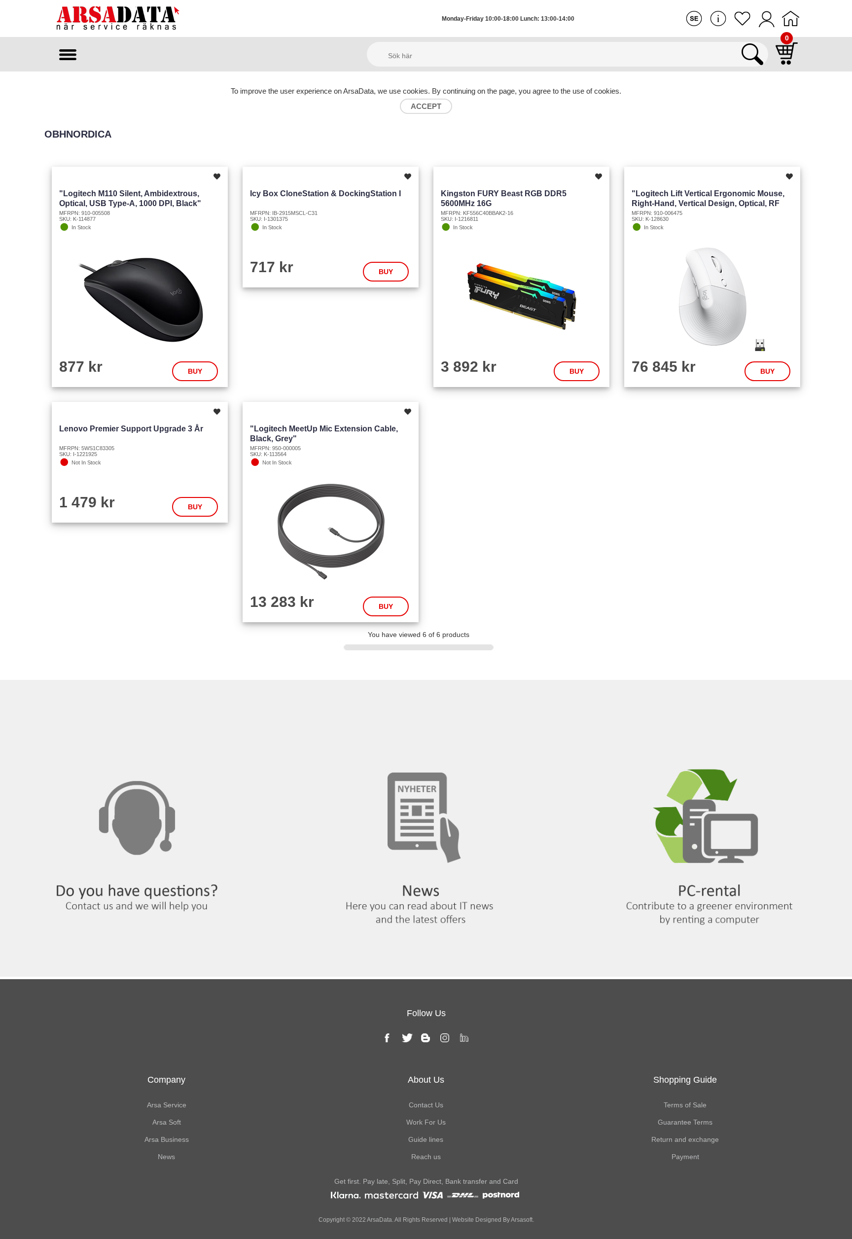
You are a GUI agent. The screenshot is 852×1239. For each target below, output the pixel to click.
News (426, 700)
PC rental (710, 700)
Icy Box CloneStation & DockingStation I (325, 193)
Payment (685, 1157)
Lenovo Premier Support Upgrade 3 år (131, 429)
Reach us (426, 1157)
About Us (426, 1080)
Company (166, 1080)
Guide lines (425, 1139)
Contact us (142, 700)
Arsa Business (166, 1139)
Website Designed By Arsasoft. (492, 1219)
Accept (426, 106)
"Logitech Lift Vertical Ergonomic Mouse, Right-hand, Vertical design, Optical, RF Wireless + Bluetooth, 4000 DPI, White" (708, 203)
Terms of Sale (685, 1105)
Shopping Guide (685, 1080)
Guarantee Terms (685, 1122)
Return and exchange (685, 1139)
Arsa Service (166, 1105)
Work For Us (426, 1122)
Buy (195, 371)
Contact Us (426, 1105)
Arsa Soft (166, 1122)
